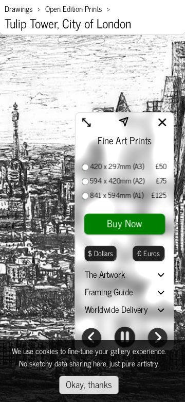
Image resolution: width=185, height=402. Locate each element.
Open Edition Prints (73, 8)
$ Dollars (100, 253)
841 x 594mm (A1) (116, 195)
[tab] (125, 275)
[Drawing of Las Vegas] (157, 339)
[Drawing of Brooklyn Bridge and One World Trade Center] (91, 339)
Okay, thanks (89, 384)
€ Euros (148, 253)
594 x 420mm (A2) (117, 181)
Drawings (18, 8)
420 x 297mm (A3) (117, 166)
